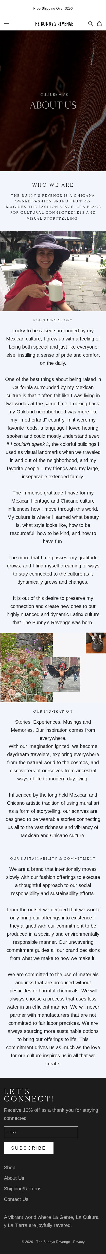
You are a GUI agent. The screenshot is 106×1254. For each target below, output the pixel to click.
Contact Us (16, 1199)
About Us (14, 1178)
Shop (9, 1167)
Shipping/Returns (22, 1188)
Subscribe (28, 1148)
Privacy (79, 1242)
